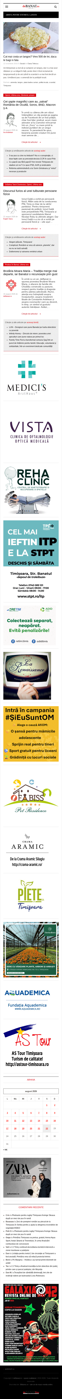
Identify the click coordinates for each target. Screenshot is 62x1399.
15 (47, 1121)
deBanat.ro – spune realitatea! (24, 1378)
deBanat (31, 7)
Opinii (7, 95)
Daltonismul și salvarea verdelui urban (25, 251)
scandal (52, 82)
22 (47, 1128)
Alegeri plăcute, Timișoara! (20, 242)
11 (15, 1121)
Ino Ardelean (8, 132)
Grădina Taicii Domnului (15, 184)
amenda (13, 82)
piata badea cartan (31, 82)
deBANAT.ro (31, 1392)
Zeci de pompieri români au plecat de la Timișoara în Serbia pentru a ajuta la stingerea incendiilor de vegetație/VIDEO (32, 1225)
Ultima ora (15, 95)
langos (20, 82)
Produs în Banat (12, 265)
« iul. (5, 1150)
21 (39, 1128)
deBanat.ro (7, 296)
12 (23, 1121)
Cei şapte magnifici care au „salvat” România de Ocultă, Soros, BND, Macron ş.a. (29, 105)
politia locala (43, 82)
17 (7, 1128)
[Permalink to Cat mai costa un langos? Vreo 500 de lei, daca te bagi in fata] (31, 37)
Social (22, 63)
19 (23, 1128)
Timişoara (7, 85)
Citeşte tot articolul (30, 142)
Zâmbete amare (27, 95)
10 (7, 1121)
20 (31, 1128)
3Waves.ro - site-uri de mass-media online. (36, 1384)
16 (55, 1121)
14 (39, 1121)
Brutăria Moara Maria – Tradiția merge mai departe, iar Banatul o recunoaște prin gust (30, 272)
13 (31, 1121)
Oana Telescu (33, 63)
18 (15, 1128)
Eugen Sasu (8, 219)
